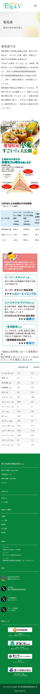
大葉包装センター (7, 474)
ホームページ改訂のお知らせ (12, 555)
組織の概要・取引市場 (8, 478)
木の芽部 (4, 528)
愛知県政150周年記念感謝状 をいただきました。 (19, 560)
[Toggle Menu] (35, 6)
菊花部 (3, 524)
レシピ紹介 (4, 502)
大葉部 (3, 516)
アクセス (4, 482)
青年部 (3, 532)
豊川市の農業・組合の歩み (9, 470)
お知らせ (4, 498)
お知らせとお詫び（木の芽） (12, 549)
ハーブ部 (4, 520)
